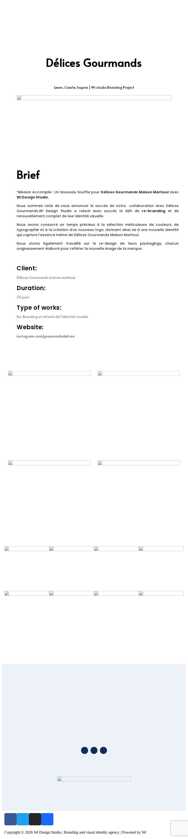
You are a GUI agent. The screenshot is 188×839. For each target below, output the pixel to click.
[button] (175, 13)
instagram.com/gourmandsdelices (46, 336)
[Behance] (47, 819)
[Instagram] (35, 819)
